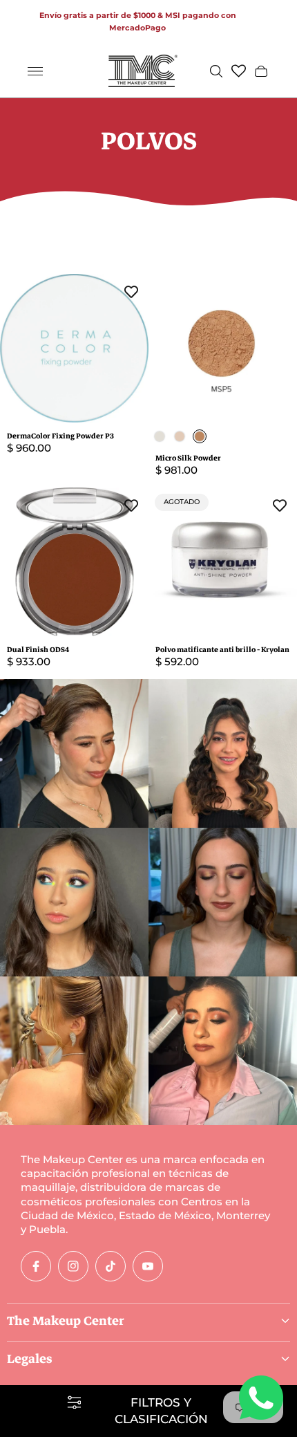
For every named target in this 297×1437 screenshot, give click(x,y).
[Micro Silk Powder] (222, 348)
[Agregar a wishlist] (131, 291)
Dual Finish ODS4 (38, 650)
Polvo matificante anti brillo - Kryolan (222, 650)
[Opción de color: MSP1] (159, 436)
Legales (29, 1358)
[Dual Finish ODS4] (74, 562)
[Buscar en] (216, 71)
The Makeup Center (65, 1320)
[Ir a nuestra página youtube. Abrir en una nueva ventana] (148, 1266)
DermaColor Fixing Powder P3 (60, 436)
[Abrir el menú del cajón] (35, 71)
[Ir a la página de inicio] (143, 71)
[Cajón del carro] (261, 71)
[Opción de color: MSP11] (179, 436)
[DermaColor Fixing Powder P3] (74, 348)
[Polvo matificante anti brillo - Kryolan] (222, 562)
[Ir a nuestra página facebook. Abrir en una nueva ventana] (36, 1266)
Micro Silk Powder (188, 458)
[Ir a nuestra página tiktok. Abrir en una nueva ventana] (110, 1266)
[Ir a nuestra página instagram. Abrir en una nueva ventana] (73, 1266)
